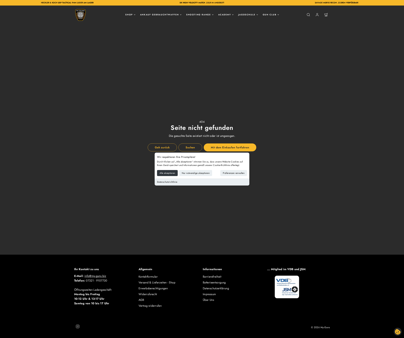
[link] (317, 15)
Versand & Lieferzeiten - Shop (157, 282)
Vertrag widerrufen (150, 306)
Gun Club (269, 14)
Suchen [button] (190, 147)
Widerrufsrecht (148, 294)
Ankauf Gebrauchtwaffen (159, 14)
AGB (141, 300)
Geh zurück (162, 147)
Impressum (209, 294)
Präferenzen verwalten (233, 173)
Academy (224, 14)
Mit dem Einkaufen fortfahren (230, 147)
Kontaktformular (148, 277)
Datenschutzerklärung (216, 288)
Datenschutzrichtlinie (167, 181)
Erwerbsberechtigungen (153, 288)
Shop (129, 14)
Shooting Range (198, 14)
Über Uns (208, 300)
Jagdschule (246, 14)
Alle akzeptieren (167, 173)
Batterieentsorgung (214, 282)
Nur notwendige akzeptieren (196, 173)
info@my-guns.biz (95, 276)
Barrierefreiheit (212, 277)
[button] (308, 15)
